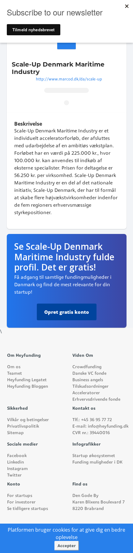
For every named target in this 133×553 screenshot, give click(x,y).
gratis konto (66, 312)
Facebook (17, 456)
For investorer (21, 502)
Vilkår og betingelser (28, 420)
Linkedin (15, 462)
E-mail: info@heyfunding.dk (100, 426)
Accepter (67, 545)
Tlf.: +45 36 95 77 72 (92, 420)
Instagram (17, 469)
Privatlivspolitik (23, 426)
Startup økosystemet (93, 456)
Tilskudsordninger (90, 386)
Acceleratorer (86, 393)
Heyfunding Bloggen (27, 386)
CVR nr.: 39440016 (91, 433)
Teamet (14, 373)
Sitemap (15, 433)
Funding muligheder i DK (97, 462)
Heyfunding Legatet (27, 380)
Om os (13, 367)
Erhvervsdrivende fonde (96, 399)
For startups (19, 496)
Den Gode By (85, 496)
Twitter (14, 475)
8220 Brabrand (88, 509)
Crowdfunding (86, 367)
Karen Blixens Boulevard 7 (98, 502)
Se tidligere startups (27, 509)
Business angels (87, 380)
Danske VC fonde (89, 373)
